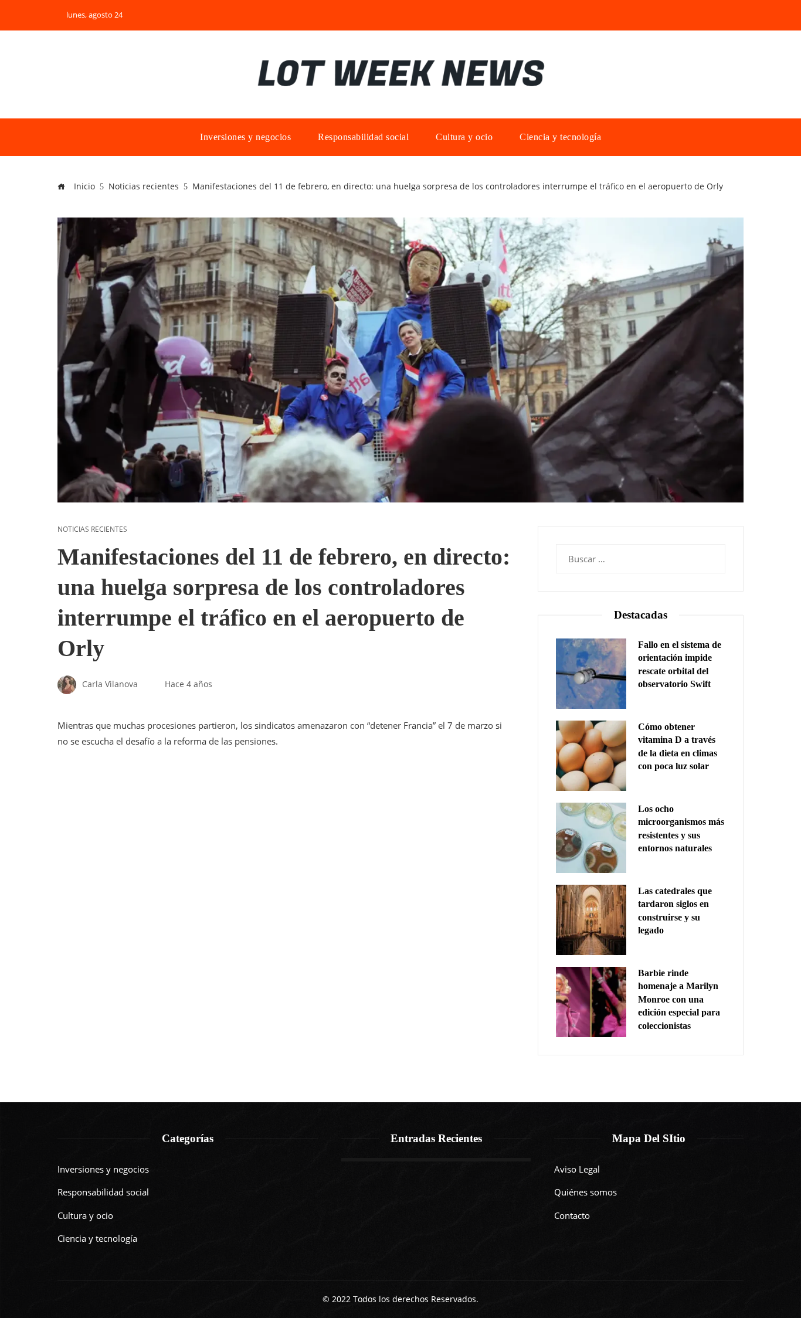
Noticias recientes (92, 529)
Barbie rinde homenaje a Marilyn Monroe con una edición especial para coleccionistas (679, 999)
